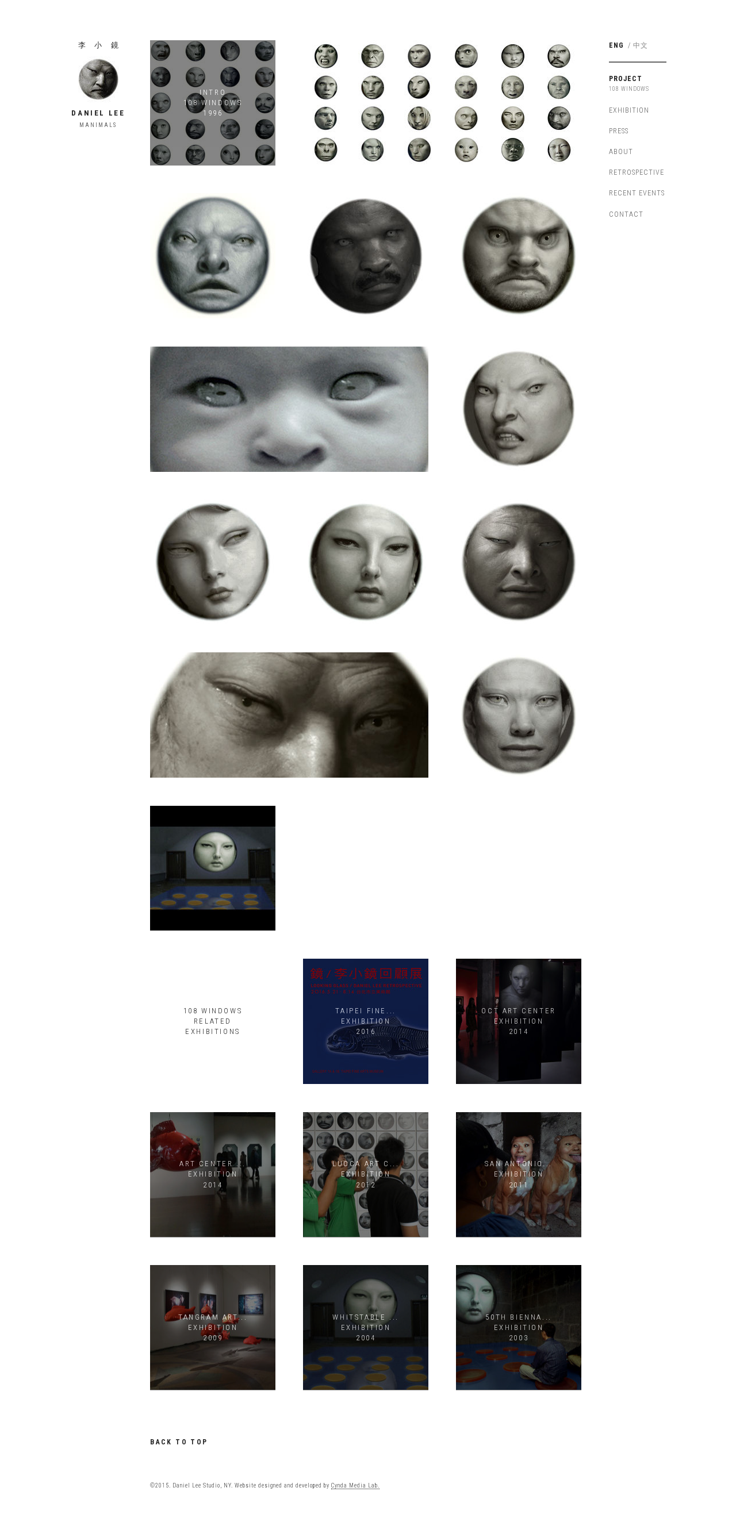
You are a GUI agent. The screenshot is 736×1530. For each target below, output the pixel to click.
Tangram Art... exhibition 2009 (212, 1327)
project (625, 78)
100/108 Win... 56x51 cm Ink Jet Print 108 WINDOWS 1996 (365, 562)
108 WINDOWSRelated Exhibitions (213, 1021)
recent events (637, 193)
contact (626, 214)
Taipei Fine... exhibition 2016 (365, 1021)
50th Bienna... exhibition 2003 (518, 1327)
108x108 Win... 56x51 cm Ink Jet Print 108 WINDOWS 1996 (518, 715)
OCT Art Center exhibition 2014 (518, 1021)
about (621, 151)
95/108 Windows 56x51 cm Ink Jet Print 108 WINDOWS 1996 (212, 562)
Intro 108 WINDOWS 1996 (213, 102)
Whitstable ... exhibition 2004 (365, 1327)
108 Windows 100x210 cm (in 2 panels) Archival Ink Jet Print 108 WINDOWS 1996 (442, 103)
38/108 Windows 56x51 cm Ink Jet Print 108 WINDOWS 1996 (212, 255)
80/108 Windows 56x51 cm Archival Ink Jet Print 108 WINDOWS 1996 (289, 408)
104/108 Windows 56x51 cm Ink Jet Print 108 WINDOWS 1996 (289, 715)
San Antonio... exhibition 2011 (518, 1174)
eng (616, 45)
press (618, 130)
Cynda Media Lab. (355, 1485)
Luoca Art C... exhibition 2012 (365, 1174)
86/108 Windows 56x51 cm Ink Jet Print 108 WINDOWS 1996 (518, 255)
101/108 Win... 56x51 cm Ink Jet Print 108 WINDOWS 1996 (518, 562)
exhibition (629, 110)
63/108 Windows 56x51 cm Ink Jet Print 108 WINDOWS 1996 (365, 255)
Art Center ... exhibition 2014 (212, 1174)
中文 (640, 45)
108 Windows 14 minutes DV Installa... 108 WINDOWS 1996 (213, 868)
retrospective (636, 172)
